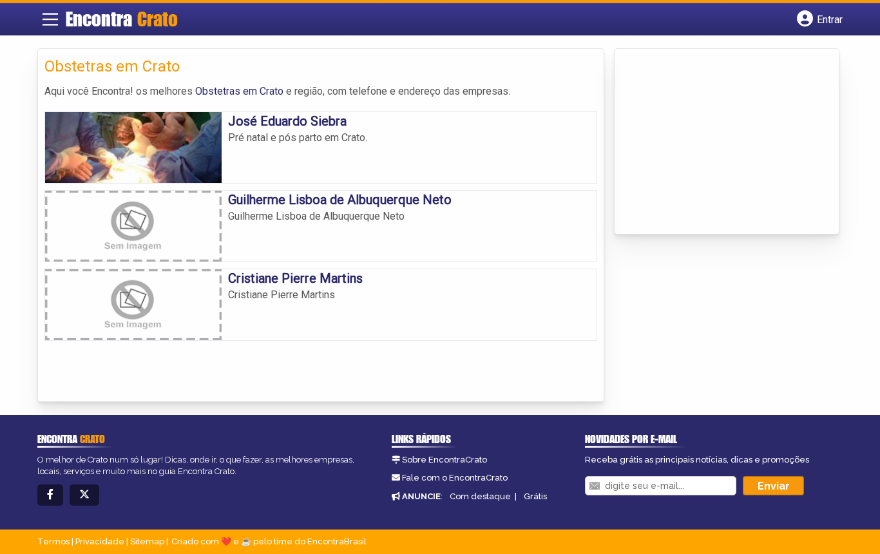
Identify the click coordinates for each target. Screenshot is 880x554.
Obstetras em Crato (239, 91)
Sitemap (147, 541)
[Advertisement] (717, 142)
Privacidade (99, 541)
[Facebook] (50, 495)
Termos (53, 541)
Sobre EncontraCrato (444, 459)
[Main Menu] (50, 19)
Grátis (535, 496)
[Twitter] (84, 495)
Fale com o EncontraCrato (455, 477)
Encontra (122, 18)
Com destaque (480, 496)
